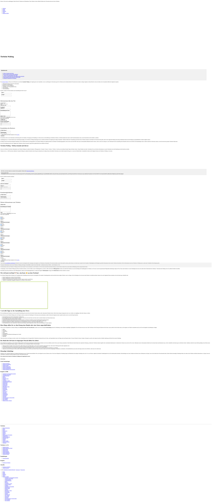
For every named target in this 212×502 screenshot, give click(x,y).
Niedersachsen (5, 435)
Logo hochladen (3, 213)
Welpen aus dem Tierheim (7, 400)
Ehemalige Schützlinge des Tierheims (9, 78)
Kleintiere (4, 11)
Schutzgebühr (5, 389)
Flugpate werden (6, 378)
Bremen (4, 431)
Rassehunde (5, 387)
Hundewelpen (5, 384)
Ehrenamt (4, 377)
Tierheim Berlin (5, 449)
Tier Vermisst (5, 391)
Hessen (4, 433)
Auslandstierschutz (6, 375)
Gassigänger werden (6, 380)
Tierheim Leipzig (6, 447)
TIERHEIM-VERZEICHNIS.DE (9, 469)
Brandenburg (5, 430)
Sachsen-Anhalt (5, 440)
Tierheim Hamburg (6, 452)
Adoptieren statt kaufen (7, 374)
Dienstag (2, 223)
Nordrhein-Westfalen (6, 436)
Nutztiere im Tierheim (6, 462)
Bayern (4, 428)
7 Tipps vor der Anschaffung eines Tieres (10, 75)
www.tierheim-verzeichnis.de (10, 263)
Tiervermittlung (5, 398)
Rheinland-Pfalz (5, 437)
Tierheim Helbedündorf (7, 368)
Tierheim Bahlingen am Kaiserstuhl (9, 369)
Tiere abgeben (5, 399)
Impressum (18, 469)
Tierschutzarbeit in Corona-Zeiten (8, 397)
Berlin (4, 429)
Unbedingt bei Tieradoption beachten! (9, 373)
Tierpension (5, 395)
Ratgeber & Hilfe (6, 13)
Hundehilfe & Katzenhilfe (7, 381)
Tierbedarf (4, 392)
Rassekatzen (5, 388)
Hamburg (4, 432)
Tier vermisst (7, 495)
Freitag (1, 244)
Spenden (4, 390)
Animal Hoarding (8, 479)
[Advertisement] (33, 31)
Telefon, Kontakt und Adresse (8, 73)
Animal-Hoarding (6, 458)
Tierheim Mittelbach (6, 453)
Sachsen (4, 439)
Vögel (4, 12)
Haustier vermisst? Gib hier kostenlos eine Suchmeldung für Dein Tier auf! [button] (13, 90)
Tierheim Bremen (6, 451)
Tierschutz (4, 396)
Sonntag (1, 257)
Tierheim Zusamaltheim (7, 364)
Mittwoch (2, 230)
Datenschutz (23, 469)
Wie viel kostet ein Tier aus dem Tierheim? (10, 74)
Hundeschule (5, 383)
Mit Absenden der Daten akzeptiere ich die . (11, 134)
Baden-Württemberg (6, 427)
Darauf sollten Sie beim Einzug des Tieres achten (11, 77)
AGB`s (18, 134)
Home (4, 471)
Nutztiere (6, 489)
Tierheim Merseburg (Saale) (7, 448)
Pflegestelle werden (6, 386)
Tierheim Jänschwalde (6, 366)
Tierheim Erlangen (6, 454)
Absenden (2, 135)
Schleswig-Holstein (6, 441)
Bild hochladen (3, 117)
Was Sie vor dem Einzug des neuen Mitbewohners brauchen (13, 76)
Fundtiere (4, 379)
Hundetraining (5, 382)
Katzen (4, 10)
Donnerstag (2, 237)
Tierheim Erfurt (5, 450)
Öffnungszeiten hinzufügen (5, 222)
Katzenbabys (5, 385)
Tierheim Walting (5, 81)
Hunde (4, 9)
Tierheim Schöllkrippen (7, 367)
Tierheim (4, 8)
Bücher (4, 376)
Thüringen (4, 442)
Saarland (4, 438)
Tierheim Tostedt (6, 365)
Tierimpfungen (5, 394)
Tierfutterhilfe (5, 393)
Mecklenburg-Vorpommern (7, 434)
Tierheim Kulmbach (6, 363)
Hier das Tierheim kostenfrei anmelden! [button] (7, 176)
